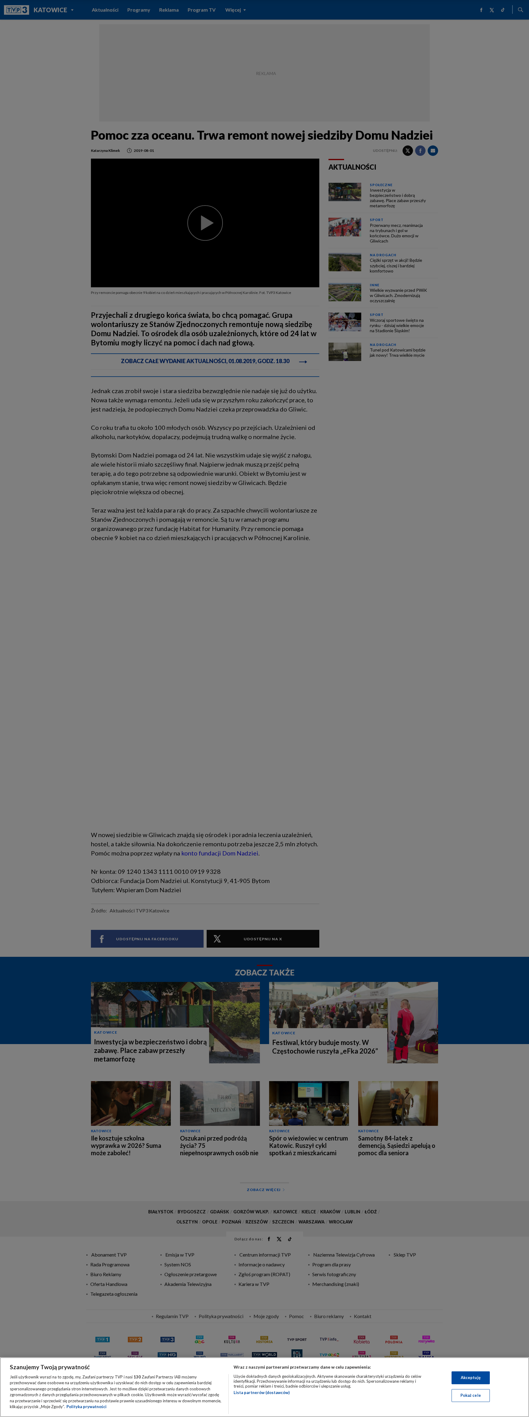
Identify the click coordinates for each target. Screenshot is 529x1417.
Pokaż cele (470, 1395)
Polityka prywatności (86, 1406)
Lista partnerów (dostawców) (262, 1392)
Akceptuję (471, 1377)
